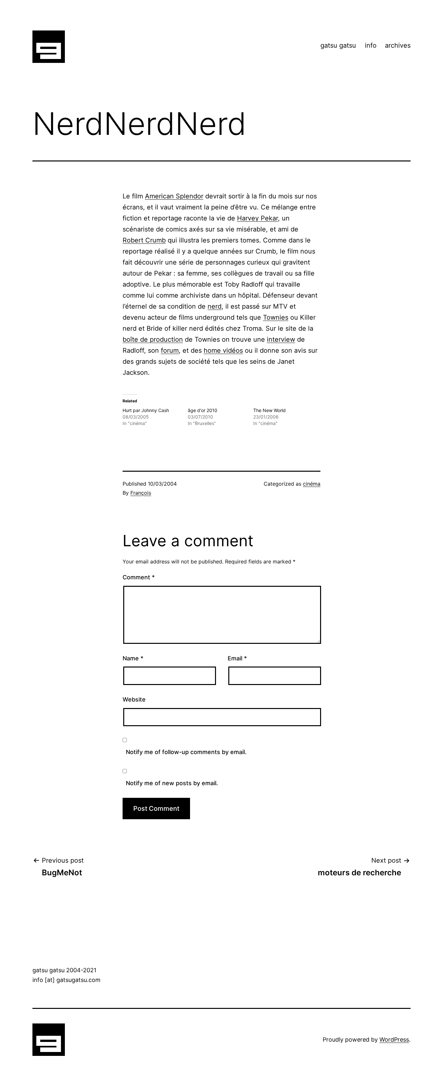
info (371, 45)
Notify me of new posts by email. (172, 783)
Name (133, 658)
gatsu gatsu (338, 45)
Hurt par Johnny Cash (146, 410)
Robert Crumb (144, 240)
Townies (275, 317)
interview (281, 339)
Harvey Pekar (257, 218)
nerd (215, 306)
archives (398, 45)
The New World (269, 410)
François (140, 493)
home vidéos (223, 350)
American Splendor (174, 196)
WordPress (394, 1039)
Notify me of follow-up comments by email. (186, 752)
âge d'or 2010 (202, 410)
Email (237, 658)
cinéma (311, 483)
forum (170, 350)
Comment (139, 577)
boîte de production (153, 339)
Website (134, 699)
